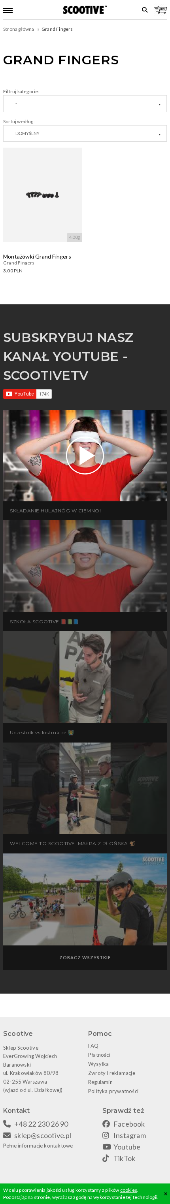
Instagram (129, 1135)
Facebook (129, 1124)
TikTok (124, 1158)
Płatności (99, 1055)
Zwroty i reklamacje (111, 1073)
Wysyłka (98, 1064)
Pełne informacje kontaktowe (38, 1145)
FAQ (93, 1046)
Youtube (126, 1146)
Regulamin (100, 1082)
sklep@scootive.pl (42, 1135)
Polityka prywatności (113, 1091)
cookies (128, 1190)
